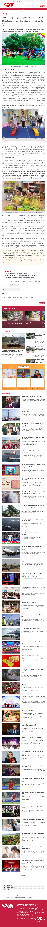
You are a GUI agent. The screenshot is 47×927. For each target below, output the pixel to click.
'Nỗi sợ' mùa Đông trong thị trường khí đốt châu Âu (33, 615)
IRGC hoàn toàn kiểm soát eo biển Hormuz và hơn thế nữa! (32, 451)
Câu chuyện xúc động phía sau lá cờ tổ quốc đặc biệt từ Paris (33, 479)
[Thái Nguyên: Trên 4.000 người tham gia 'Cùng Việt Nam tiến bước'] (11, 415)
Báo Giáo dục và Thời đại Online (9, 5)
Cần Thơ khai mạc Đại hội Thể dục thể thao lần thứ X (32, 642)
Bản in (16, 289)
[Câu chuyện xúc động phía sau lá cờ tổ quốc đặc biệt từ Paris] (11, 483)
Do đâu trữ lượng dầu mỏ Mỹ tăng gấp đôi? (31, 573)
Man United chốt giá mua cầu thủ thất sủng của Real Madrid (33, 533)
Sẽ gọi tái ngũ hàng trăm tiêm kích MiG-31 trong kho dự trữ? (40, 336)
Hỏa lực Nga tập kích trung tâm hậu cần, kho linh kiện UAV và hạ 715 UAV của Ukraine (33, 492)
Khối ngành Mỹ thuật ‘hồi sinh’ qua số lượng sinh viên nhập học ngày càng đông (33, 588)
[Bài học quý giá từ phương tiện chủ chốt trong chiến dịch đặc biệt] (30, 361)
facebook (10, 289)
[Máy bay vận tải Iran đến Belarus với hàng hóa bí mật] (11, 552)
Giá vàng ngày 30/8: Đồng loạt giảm (36, 389)
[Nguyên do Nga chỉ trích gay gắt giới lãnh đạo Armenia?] (23, 378)
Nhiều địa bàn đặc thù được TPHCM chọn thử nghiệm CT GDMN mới (21, 275)
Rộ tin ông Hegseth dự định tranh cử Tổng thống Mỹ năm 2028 (31, 765)
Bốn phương (34, 18)
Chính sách (12, 18)
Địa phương (18, 18)
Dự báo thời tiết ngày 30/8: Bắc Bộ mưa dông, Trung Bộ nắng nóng (32, 670)
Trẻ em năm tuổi (14, 284)
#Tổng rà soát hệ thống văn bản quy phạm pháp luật (17, 13)
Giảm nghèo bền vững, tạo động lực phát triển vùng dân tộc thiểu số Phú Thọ (32, 602)
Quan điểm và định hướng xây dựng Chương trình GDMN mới (19, 277)
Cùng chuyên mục (9, 308)
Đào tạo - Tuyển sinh (26, 18)
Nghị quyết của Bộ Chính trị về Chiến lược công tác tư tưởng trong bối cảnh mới (32, 861)
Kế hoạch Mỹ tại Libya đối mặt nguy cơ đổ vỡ (32, 396)
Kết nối (27, 9)
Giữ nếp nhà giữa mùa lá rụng (28, 710)
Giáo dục (8, 9)
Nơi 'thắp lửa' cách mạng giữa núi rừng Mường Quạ (32, 834)
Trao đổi (32, 9)
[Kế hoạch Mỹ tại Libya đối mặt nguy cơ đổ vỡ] (11, 402)
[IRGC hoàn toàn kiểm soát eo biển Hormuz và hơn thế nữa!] (11, 456)
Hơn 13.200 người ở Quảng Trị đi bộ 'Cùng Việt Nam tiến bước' (32, 438)
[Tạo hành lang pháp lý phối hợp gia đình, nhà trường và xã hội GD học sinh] (32, 316)
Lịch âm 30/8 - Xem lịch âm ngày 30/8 (30, 901)
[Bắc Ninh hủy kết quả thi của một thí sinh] (15, 316)
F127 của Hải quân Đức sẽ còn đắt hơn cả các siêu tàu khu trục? (32, 520)
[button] (44, 378)
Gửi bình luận (41, 303)
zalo (13, 289)
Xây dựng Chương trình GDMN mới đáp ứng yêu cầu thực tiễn (20, 273)
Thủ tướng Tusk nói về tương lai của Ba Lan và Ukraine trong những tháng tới (32, 724)
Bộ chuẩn (30, 281)
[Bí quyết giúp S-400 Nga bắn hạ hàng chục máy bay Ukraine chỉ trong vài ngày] (11, 511)
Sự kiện (5, 14)
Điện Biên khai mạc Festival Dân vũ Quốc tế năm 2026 (33, 697)
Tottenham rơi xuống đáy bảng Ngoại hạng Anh (32, 806)
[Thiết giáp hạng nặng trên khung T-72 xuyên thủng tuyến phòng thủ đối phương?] (13, 341)
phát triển (37, 281)
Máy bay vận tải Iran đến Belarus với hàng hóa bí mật (32, 547)
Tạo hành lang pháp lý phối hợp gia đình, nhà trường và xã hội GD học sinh (32, 323)
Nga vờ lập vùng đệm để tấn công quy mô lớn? (32, 560)
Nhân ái (43, 9)
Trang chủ (3, 9)
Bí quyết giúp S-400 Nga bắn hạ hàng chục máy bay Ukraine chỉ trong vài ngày (32, 506)
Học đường (37, 9)
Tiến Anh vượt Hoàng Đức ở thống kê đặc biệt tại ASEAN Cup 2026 (9, 390)
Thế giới (3, 353)
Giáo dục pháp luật (20, 9)
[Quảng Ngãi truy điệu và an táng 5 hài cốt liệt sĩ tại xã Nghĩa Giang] (11, 429)
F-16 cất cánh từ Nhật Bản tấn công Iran (31, 628)
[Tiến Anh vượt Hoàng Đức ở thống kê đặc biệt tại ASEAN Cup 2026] (9, 378)
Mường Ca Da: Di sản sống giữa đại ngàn (31, 737)
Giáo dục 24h (41, 18)
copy (19, 289)
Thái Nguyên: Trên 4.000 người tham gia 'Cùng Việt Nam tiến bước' (32, 410)
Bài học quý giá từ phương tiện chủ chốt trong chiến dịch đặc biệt (39, 361)
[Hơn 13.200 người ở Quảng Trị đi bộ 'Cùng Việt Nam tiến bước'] (11, 443)
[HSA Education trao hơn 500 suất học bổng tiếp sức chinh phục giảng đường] (11, 470)
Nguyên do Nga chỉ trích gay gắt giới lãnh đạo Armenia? (23, 390)
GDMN (23, 281)
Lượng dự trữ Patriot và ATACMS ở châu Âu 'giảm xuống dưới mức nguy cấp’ (32, 916)
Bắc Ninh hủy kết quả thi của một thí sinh (15, 322)
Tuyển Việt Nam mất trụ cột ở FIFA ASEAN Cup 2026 (32, 793)
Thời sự (12, 9)
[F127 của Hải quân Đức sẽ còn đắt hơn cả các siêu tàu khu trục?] (11, 524)
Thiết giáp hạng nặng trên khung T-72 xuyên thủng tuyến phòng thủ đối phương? (13, 351)
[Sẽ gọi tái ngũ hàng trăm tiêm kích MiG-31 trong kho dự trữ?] (30, 336)
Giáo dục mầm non (14, 281)
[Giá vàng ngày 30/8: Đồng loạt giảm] (37, 378)
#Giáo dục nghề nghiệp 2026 (31, 13)
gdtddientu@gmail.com (34, 1)
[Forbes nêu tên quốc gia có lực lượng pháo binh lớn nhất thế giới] (30, 348)
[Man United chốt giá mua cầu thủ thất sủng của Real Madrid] (11, 538)
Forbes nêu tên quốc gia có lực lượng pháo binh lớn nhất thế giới (40, 349)
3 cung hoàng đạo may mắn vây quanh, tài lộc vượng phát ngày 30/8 (32, 875)
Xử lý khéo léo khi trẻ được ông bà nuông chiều (32, 819)
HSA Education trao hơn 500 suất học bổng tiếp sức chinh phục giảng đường (33, 465)
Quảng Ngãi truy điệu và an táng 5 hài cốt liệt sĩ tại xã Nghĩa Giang (32, 424)
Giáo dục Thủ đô (42, 6)
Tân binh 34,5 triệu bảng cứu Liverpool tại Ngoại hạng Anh (33, 683)
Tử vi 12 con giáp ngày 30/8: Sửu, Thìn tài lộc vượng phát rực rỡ (32, 847)
